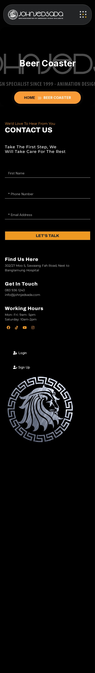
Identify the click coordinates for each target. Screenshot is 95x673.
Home (30, 97)
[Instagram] (32, 327)
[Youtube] (24, 327)
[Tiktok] (16, 327)
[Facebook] (8, 327)
